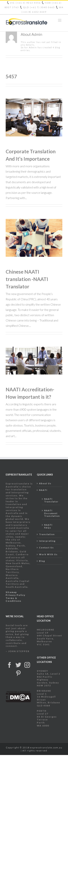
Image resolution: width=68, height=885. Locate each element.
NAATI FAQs (48, 526)
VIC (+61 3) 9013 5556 (25, 2)
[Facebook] (10, 665)
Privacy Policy (15, 595)
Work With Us (48, 554)
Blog (42, 561)
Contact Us (46, 547)
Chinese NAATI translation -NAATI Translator (27, 279)
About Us (45, 483)
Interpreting (47, 541)
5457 (11, 76)
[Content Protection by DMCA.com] (18, 692)
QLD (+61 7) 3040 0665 (39, 7)
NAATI (43, 490)
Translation (47, 534)
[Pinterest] (18, 673)
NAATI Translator (51, 500)
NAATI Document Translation (51, 513)
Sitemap (11, 592)
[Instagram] (27, 665)
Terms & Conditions (13, 599)
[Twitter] (18, 665)
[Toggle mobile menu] (60, 20)
